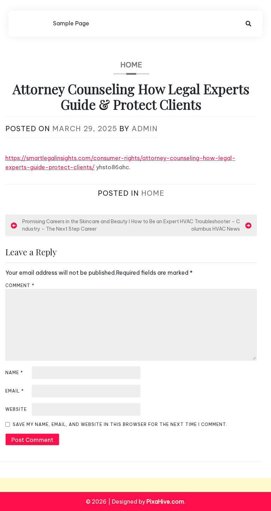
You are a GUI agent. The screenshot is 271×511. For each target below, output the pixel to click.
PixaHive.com (165, 501)
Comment (20, 285)
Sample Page (71, 23)
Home (131, 64)
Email (14, 391)
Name (14, 372)
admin (145, 128)
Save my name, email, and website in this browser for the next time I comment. (120, 424)
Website (16, 409)
